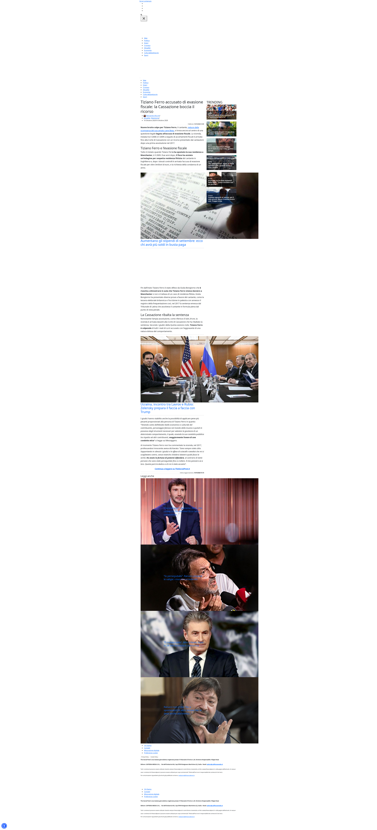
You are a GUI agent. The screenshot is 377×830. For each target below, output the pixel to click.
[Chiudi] (144, 18)
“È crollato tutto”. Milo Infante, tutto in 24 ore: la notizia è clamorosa (183, 644)
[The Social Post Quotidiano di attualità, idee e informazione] (198, 29)
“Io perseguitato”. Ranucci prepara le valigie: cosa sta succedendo (183, 577)
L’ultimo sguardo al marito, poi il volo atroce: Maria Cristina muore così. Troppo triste (221, 199)
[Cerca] (141, 14)
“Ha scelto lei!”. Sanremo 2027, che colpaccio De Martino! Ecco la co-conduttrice (183, 511)
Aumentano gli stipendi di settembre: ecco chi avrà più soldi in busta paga (172, 243)
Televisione (155, 118)
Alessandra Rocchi (153, 116)
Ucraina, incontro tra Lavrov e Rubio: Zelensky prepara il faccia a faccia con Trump (168, 408)
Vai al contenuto (145, 1)
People (210, 178)
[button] (4, 826)
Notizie (210, 113)
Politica (147, 40)
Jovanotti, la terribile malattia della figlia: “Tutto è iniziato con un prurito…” (220, 182)
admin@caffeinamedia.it (215, 764)
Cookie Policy (154, 757)
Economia (147, 50)
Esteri (146, 43)
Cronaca (147, 45)
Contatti (147, 748)
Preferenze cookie (151, 753)
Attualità (147, 48)
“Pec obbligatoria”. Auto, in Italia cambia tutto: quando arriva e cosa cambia (221, 165)
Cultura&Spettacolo (151, 53)
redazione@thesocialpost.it (186, 775)
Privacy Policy (145, 757)
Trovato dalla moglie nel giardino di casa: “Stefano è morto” (221, 133)
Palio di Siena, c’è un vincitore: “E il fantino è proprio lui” (221, 116)
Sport (146, 55)
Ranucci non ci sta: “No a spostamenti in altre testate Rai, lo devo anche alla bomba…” (183, 710)
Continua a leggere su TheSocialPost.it (172, 469)
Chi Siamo (147, 745)
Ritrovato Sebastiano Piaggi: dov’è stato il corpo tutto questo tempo (220, 149)
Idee (145, 38)
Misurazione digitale (151, 750)
